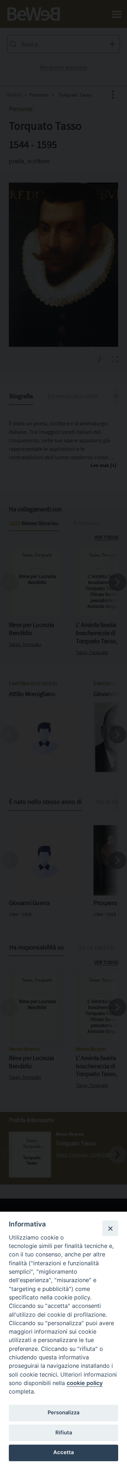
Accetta (63, 1452)
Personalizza (63, 1412)
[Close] (110, 1228)
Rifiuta (63, 1432)
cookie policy (85, 1382)
